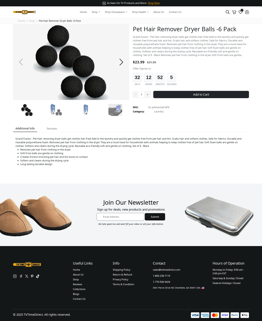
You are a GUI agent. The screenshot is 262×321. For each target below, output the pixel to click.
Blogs (76, 294)
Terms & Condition (123, 284)
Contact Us (175, 12)
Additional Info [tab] (25, 128)
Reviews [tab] (52, 128)
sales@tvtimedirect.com (166, 269)
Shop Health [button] (139, 12)
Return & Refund (122, 274)
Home (83, 12)
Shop (32, 20)
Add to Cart (201, 94)
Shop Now (154, 3)
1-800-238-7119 (161, 275)
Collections (79, 289)
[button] (121, 62)
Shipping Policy (121, 269)
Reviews (77, 284)
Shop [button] (95, 12)
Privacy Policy (120, 279)
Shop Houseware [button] (115, 12)
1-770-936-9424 (161, 282)
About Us (158, 12)
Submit (155, 216)
